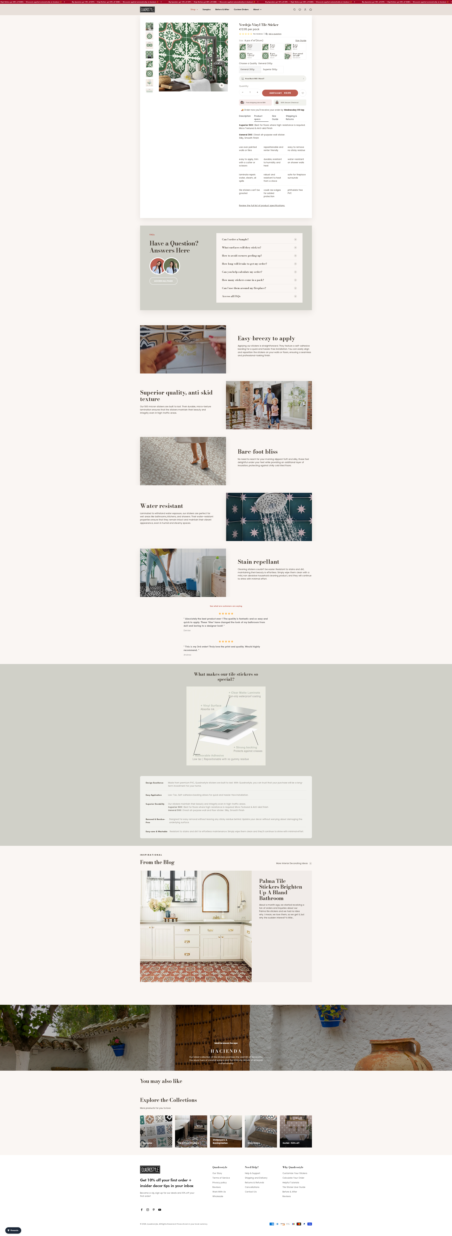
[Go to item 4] (149, 55)
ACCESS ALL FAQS (163, 281)
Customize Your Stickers (294, 1173)
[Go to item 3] (149, 45)
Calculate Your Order (293, 1177)
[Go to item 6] (149, 74)
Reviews (216, 1187)
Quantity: (244, 86)
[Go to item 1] (149, 27)
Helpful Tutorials (290, 1182)
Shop (193, 9)
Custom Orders (241, 9)
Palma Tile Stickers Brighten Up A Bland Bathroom (280, 889)
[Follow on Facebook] (141, 1209)
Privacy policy (219, 1182)
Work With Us (219, 1191)
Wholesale (217, 1196)
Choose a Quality (255, 63)
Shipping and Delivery (256, 1177)
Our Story (217, 1173)
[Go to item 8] (149, 92)
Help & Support (252, 1173)
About (256, 9)
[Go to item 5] (149, 64)
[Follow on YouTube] (159, 1209)
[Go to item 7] (149, 83)
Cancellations (252, 1187)
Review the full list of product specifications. (262, 205)
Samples (207, 9)
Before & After (222, 9)
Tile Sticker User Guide (293, 1187)
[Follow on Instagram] (147, 1209)
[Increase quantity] (257, 92)
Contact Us (251, 1191)
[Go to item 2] (149, 36)
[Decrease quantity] (242, 92)
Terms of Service (221, 1177)
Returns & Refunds (254, 1182)
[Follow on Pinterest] (153, 1209)
